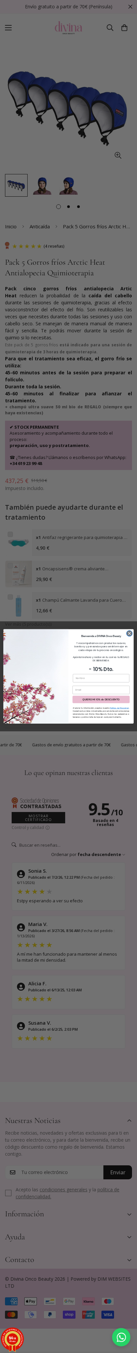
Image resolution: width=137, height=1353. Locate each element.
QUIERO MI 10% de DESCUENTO (101, 700)
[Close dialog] (129, 634)
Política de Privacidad (119, 708)
